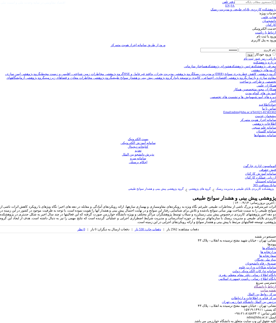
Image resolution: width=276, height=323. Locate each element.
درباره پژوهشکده (264, 62)
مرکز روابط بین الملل (261, 294)
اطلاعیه (264, 104)
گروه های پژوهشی (263, 70)
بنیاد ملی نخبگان (265, 259)
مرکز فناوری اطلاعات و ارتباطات (253, 298)
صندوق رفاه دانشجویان (260, 263)
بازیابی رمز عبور (265, 58)
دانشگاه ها (269, 248)
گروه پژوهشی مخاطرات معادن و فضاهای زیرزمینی (78, 77)
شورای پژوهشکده (218, 66)
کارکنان (271, 24)
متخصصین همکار (245, 89)
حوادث (272, 104)
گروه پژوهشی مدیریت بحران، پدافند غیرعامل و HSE (159, 74)
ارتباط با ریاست (265, 32)
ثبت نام (248, 58)
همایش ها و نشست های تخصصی (231, 97)
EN (227, 5)
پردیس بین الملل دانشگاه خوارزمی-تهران (249, 302)
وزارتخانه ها (268, 252)
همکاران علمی (266, 85)
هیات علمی (268, 17)
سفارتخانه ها (267, 255)
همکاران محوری (266, 89)
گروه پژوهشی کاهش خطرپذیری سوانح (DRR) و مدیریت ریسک (235, 74)
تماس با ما (269, 108)
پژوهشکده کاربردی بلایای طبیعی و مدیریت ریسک (243, 9)
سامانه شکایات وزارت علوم (257, 267)
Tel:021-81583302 (264, 112)
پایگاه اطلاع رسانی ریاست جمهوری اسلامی (247, 279)
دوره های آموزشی (264, 97)
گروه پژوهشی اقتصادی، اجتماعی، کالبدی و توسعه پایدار (209, 77)
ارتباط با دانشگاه (265, 286)
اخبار (273, 101)
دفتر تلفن (228, 2)
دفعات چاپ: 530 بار (148, 229)
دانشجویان (269, 21)
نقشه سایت (268, 290)
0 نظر (81, 229)
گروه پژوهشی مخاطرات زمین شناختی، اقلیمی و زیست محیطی (82, 74)
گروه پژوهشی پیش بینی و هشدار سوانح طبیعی (142, 77)
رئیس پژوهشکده (241, 66)
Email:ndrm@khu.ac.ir (237, 112)
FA (233, 5)
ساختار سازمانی (195, 66)
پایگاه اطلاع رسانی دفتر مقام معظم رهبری (247, 275)
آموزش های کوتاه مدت (260, 93)
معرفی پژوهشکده (264, 66)
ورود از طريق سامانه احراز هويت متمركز (138, 45)
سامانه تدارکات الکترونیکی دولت (254, 271)
